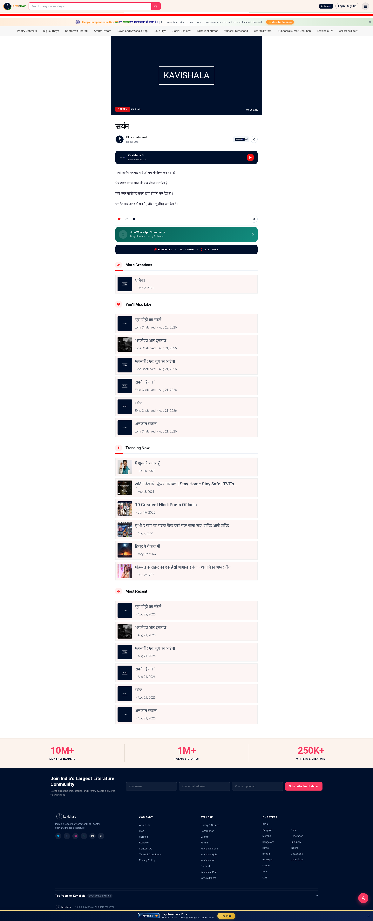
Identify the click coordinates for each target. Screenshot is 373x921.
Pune (294, 830)
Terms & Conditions (150, 854)
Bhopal (266, 853)
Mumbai (267, 835)
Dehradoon (297, 859)
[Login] (363, 898)
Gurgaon (267, 830)
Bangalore (268, 841)
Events (204, 836)
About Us (144, 825)
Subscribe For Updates (304, 786)
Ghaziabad (297, 853)
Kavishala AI (207, 860)
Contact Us (145, 848)
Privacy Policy (147, 860)
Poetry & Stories (210, 825)
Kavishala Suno (209, 848)
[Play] (250, 157)
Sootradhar (207, 830)
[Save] (134, 219)
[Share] (254, 139)
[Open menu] (365, 6)
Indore (294, 847)
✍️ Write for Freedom (280, 22)
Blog (141, 830)
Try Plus (226, 915)
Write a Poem (208, 877)
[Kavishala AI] (326, 6)
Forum (204, 842)
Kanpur (266, 865)
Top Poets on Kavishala (186, 895)
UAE (264, 877)
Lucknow (296, 841)
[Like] (119, 219)
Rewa (265, 847)
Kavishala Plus (209, 872)
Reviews (144, 842)
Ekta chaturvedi (136, 137)
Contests (206, 866)
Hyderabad (297, 835)
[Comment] (127, 219)
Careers (143, 836)
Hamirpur (267, 859)
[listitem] (58, 836)
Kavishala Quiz (209, 854)
